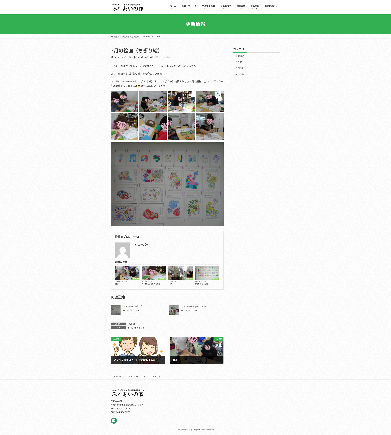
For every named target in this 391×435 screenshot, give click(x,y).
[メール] (114, 421)
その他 (238, 62)
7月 (131, 328)
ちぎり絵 (140, 328)
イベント (239, 74)
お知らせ (239, 68)
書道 (117, 284)
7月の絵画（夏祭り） (133, 306)
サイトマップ (156, 376)
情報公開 (117, 376)
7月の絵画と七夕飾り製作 (193, 306)
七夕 (170, 284)
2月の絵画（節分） (203, 284)
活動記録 (136, 279)
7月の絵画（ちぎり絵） (151, 284)
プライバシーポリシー (136, 376)
